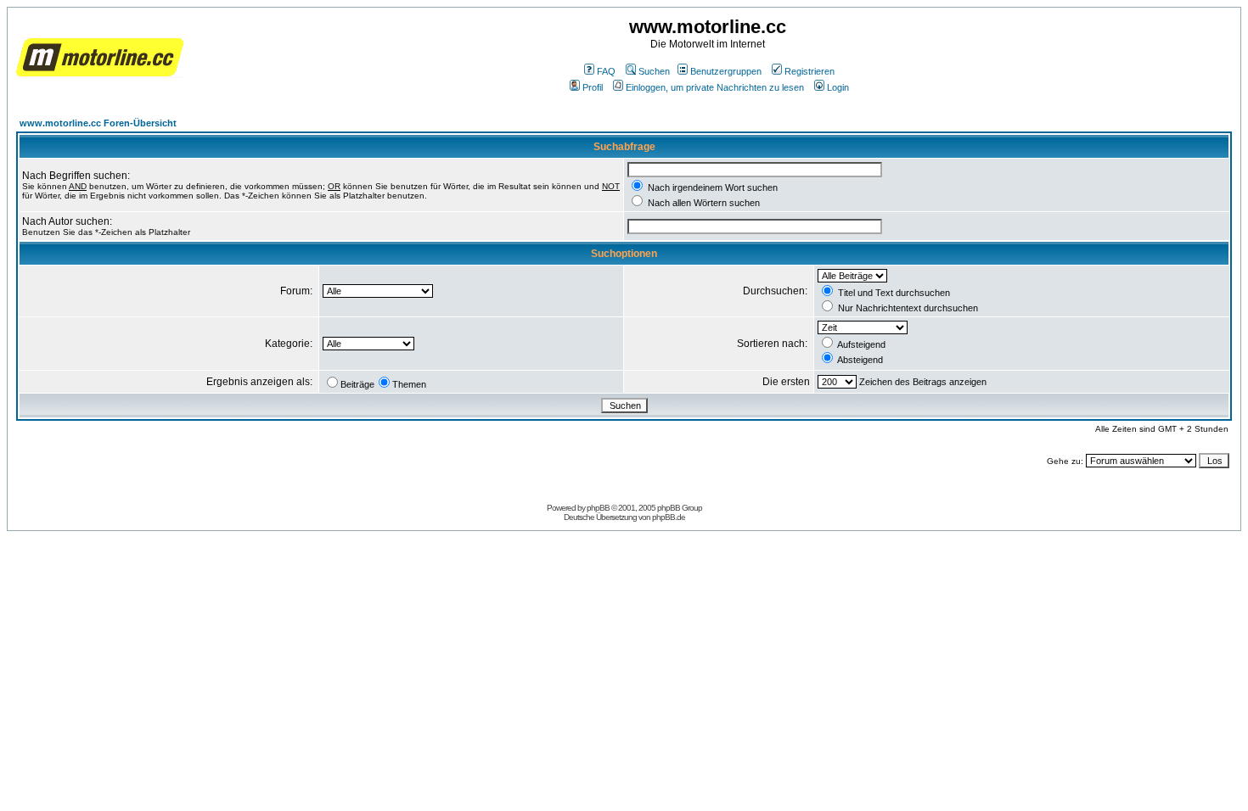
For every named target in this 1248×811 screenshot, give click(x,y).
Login (838, 87)
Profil (592, 87)
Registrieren (809, 71)
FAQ (606, 71)
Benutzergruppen (726, 71)
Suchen (654, 71)
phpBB (598, 507)
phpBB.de (668, 517)
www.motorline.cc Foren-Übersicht (98, 123)
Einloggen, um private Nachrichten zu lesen (715, 87)
